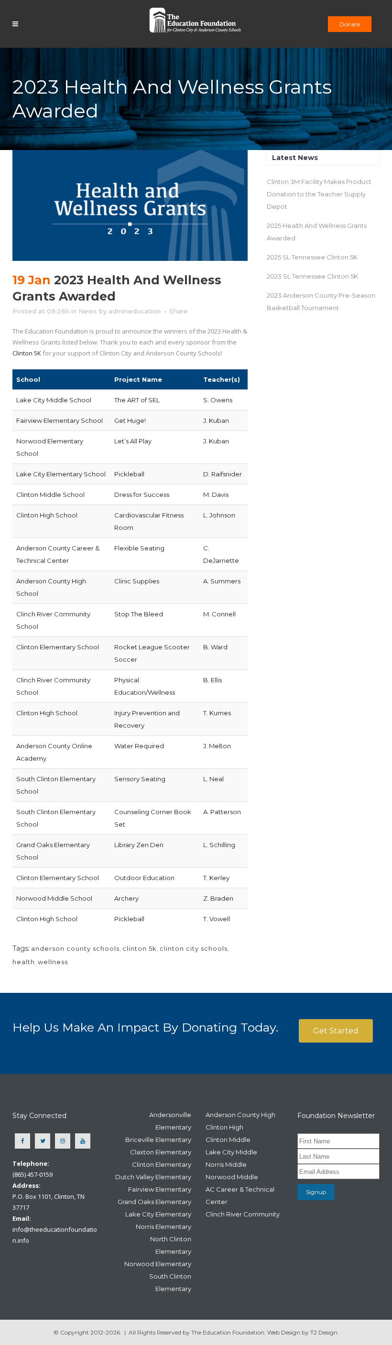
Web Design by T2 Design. (303, 1332)
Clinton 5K (26, 353)
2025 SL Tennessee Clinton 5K (312, 257)
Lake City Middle (231, 1152)
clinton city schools (194, 948)
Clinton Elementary (161, 1164)
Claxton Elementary (160, 1152)
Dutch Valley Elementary (153, 1177)
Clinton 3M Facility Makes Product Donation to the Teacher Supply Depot (319, 194)
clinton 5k (139, 948)
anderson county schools (75, 948)
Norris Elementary (163, 1226)
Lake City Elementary (158, 1214)
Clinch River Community (243, 1214)
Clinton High (224, 1127)
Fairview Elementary (159, 1189)
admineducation (135, 311)
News (87, 311)
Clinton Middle (228, 1139)
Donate (349, 24)
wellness (53, 962)
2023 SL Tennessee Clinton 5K (312, 276)
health (23, 962)
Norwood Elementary (157, 1264)
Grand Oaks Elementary (154, 1201)
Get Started (336, 1030)
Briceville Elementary (158, 1139)
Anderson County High (240, 1115)
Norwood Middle (232, 1177)
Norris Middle (226, 1164)
